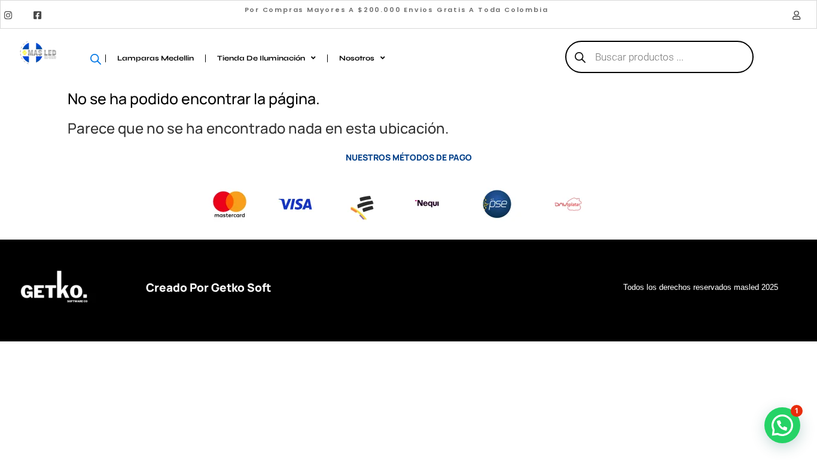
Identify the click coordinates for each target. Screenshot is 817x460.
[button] (782, 425)
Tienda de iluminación (261, 58)
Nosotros (356, 58)
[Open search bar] (99, 58)
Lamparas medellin (155, 58)
